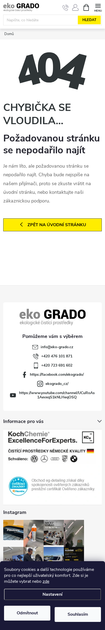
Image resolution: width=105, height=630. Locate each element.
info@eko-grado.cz (57, 347)
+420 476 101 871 (56, 356)
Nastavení (52, 594)
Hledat (89, 20)
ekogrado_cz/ (57, 383)
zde (46, 581)
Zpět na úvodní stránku (56, 225)
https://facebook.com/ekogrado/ (57, 374)
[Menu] (98, 7)
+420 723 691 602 (56, 365)
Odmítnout (27, 613)
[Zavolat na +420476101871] (65, 7)
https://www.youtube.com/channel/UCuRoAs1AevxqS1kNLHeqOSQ (57, 395)
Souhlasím (78, 614)
